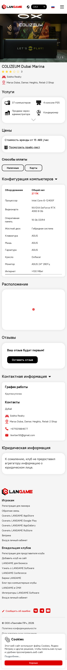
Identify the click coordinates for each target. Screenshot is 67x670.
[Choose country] (28, 7)
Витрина (6, 535)
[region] (33, 231)
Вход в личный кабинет (14, 540)
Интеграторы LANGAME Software (20, 592)
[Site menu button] (62, 7)
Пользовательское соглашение (19, 633)
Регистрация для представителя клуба (23, 553)
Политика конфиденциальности (19, 628)
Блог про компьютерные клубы (19, 582)
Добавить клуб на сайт (14, 558)
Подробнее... (12, 656)
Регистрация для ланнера (16, 505)
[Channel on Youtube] (48, 610)
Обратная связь (10, 510)
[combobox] (39, 7)
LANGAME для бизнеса (14, 563)
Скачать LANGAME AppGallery (19, 525)
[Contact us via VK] (36, 610)
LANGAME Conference (14, 572)
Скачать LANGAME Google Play (19, 520)
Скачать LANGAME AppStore (18, 515)
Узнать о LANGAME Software (18, 568)
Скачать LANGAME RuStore (17, 530)
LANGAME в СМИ (11, 587)
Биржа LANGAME (11, 577)
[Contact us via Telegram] (42, 610)
